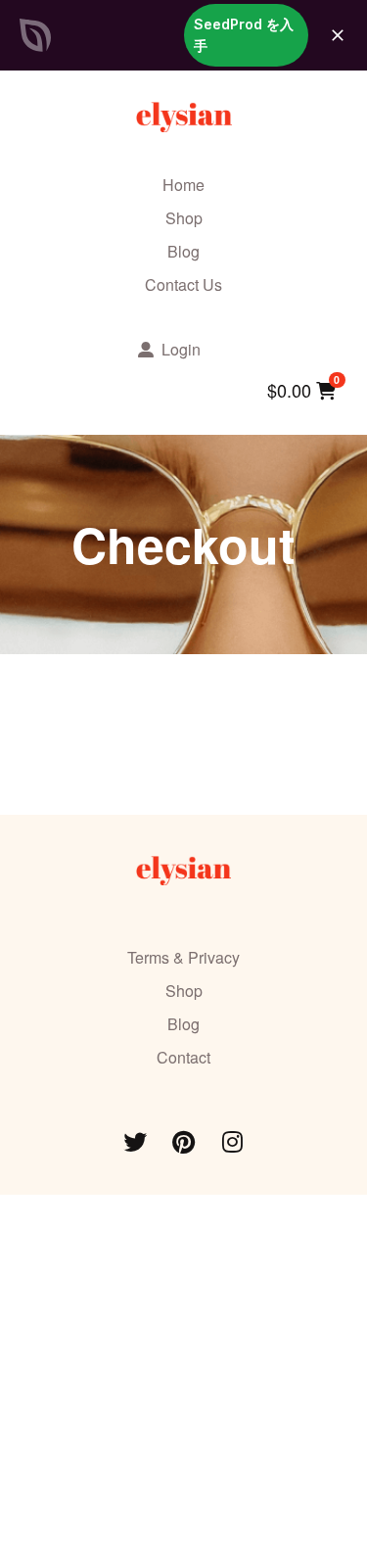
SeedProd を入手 (244, 35)
